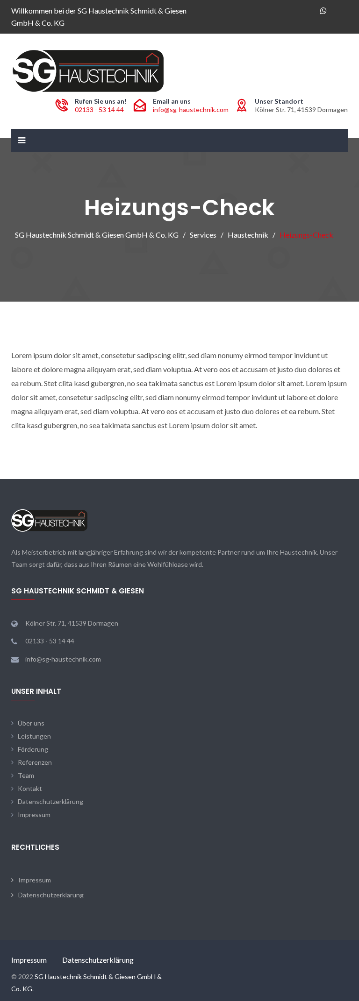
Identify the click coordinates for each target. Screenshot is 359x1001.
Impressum (34, 814)
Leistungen (34, 736)
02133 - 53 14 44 (99, 109)
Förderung (33, 749)
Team (26, 775)
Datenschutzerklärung (50, 801)
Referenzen (35, 762)
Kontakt (30, 788)
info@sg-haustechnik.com (191, 109)
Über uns (31, 723)
